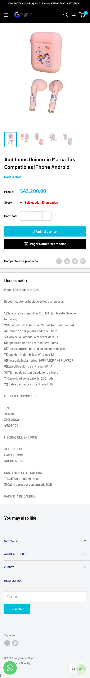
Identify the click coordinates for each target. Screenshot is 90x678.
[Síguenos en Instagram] (15, 643)
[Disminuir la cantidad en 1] (24, 215)
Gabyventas (13, 177)
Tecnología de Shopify (17, 663)
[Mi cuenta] (74, 15)
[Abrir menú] (6, 15)
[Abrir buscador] (65, 15)
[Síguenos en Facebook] (7, 643)
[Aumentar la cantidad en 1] (46, 215)
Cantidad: (11, 216)
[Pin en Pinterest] (67, 261)
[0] (82, 14)
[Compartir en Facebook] (59, 261)
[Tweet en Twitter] (75, 261)
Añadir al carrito (45, 231)
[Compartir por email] (83, 261)
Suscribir (17, 609)
